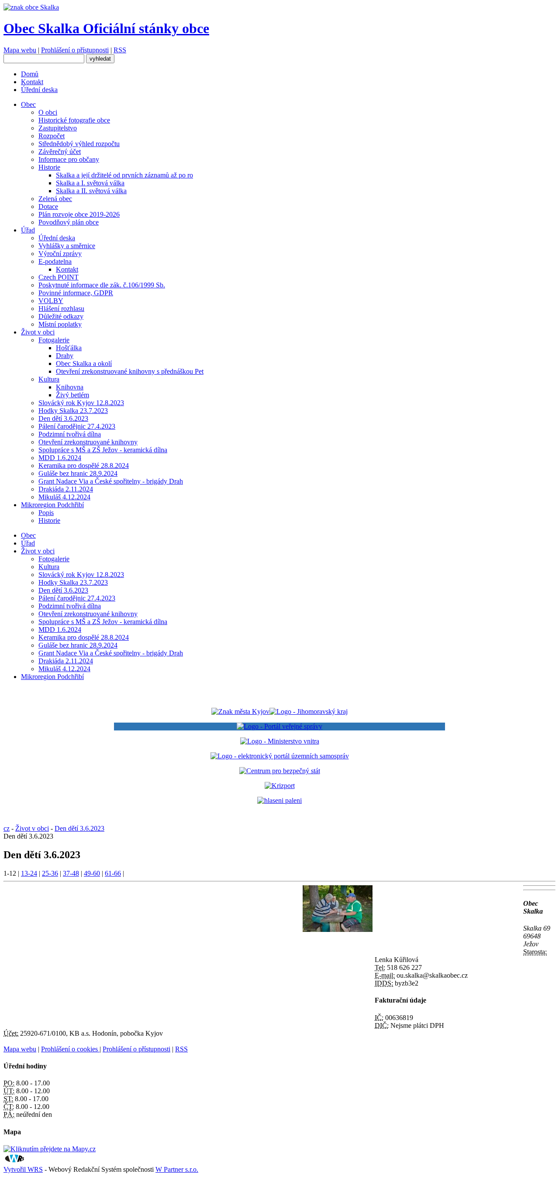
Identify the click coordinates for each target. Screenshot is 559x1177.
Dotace (48, 206)
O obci (47, 112)
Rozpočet (51, 136)
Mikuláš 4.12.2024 (64, 497)
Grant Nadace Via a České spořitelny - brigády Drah (110, 481)
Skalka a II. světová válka (91, 190)
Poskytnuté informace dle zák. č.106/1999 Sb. (101, 285)
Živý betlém (72, 395)
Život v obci (38, 332)
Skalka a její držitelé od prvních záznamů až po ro (124, 175)
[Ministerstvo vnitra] (279, 741)
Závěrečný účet (59, 151)
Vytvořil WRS (23, 1169)
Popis (46, 512)
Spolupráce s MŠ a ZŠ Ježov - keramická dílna (102, 450)
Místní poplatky (60, 324)
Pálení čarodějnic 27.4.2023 (76, 426)
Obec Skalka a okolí (84, 363)
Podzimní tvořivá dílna (69, 434)
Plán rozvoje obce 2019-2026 (79, 214)
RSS (120, 50)
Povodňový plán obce (68, 222)
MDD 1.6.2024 (59, 457)
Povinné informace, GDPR (75, 293)
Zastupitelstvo (57, 128)
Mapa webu (19, 50)
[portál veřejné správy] (279, 726)
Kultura (48, 379)
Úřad (28, 230)
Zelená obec (55, 198)
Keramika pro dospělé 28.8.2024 (83, 465)
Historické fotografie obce (74, 120)
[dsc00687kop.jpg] (338, 929)
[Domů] (31, 7)
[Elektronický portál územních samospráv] (279, 756)
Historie (49, 167)
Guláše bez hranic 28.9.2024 (77, 473)
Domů (29, 74)
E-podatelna (55, 261)
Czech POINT (58, 277)
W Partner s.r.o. (176, 1169)
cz (6, 828)
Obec (28, 104)
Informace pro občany (68, 159)
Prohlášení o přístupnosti (75, 50)
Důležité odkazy (60, 316)
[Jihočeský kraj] (279, 711)
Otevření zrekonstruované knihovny (88, 442)
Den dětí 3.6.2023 (63, 418)
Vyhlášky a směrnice (66, 245)
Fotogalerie (53, 340)
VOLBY (50, 300)
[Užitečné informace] (279, 770)
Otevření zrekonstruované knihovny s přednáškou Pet (130, 371)
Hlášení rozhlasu (61, 308)
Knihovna (69, 387)
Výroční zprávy (60, 253)
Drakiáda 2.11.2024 (65, 489)
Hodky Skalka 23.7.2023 (73, 410)
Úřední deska (39, 89)
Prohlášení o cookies (70, 1049)
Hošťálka (69, 347)
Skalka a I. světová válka (90, 183)
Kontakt (32, 81)
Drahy (64, 355)
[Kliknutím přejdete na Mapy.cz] (49, 1149)
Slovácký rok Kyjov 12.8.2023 (81, 402)
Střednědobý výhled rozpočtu (79, 143)
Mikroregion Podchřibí (52, 504)
